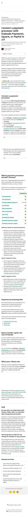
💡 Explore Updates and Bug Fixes (14, 510)
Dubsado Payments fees (10, 321)
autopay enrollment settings (15, 284)
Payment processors (19, 20)
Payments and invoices (19, 118)
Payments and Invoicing (7, 20)
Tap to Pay (5, 214)
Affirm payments (7, 208)
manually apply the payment (11, 273)
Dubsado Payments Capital (10, 220)
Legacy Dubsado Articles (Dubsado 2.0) (10, 19)
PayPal (22, 446)
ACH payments (6, 199)
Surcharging (5, 205)
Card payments (6, 196)
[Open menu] (25, 2)
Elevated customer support (10, 223)
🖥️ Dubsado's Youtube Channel (14, 511)
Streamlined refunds (8, 217)
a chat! (9, 453)
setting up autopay (13, 396)
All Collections (4, 17)
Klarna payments (7, 211)
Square (17, 446)
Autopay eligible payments (9, 202)
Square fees (7, 323)
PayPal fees (7, 325)
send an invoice (12, 58)
